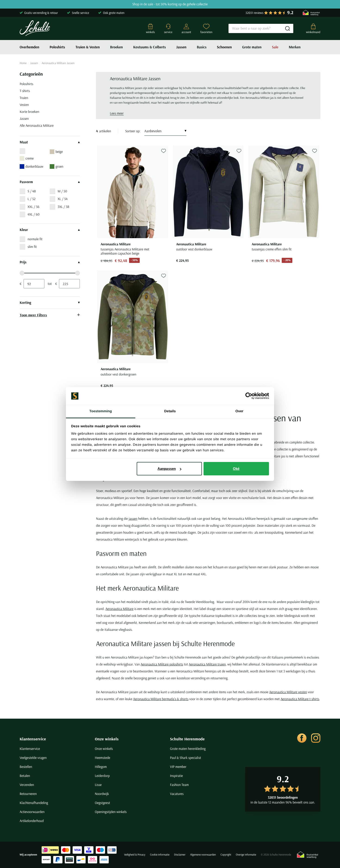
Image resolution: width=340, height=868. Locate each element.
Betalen (25, 775)
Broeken (116, 47)
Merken (294, 47)
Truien (24, 97)
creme (29, 158)
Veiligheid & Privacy (134, 854)
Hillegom (101, 766)
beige (59, 151)
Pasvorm (26, 182)
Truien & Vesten (87, 47)
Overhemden (29, 47)
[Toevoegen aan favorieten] (163, 151)
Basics (202, 47)
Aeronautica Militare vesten (288, 692)
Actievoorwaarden (32, 812)
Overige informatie (246, 854)
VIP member (178, 766)
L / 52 (31, 199)
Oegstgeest (102, 802)
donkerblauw (34, 166)
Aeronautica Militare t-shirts (300, 699)
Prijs (23, 262)
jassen (133, 518)
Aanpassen (167, 469)
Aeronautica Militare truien (207, 664)
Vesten (24, 104)
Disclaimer (179, 854)
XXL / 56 (33, 206)
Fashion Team (179, 784)
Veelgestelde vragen (33, 757)
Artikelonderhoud (32, 821)
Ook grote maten (113, 13)
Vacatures (177, 793)
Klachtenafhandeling (34, 802)
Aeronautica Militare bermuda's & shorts (160, 699)
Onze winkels (107, 739)
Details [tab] (170, 411)
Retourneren (28, 793)
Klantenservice (33, 739)
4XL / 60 (34, 214)
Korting (25, 302)
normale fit (35, 239)
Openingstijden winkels (111, 812)
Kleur (24, 230)
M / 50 (62, 191)
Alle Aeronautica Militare (37, 125)
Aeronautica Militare (119, 608)
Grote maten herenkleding (188, 748)
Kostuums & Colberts (149, 47)
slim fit (32, 246)
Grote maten (252, 47)
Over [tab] (239, 411)
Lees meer (117, 113)
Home (23, 63)
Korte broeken (29, 111)
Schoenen (224, 47)
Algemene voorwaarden (203, 854)
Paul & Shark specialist (185, 757)
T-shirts (25, 91)
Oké (236, 469)
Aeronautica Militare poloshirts (162, 664)
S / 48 (32, 191)
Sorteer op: (132, 131)
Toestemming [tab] (100, 411)
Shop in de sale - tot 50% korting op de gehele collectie (170, 4)
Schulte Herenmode (187, 739)
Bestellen (26, 766)
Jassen (181, 47)
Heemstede (102, 757)
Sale (275, 47)
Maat (24, 142)
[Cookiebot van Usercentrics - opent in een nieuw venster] (249, 396)
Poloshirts (57, 47)
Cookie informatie (159, 854)
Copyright (225, 854)
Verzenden (27, 784)
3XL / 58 (63, 206)
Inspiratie (176, 775)
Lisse (98, 784)
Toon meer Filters (33, 315)
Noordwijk (102, 793)
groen (59, 166)
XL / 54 (63, 199)
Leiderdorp (102, 775)
